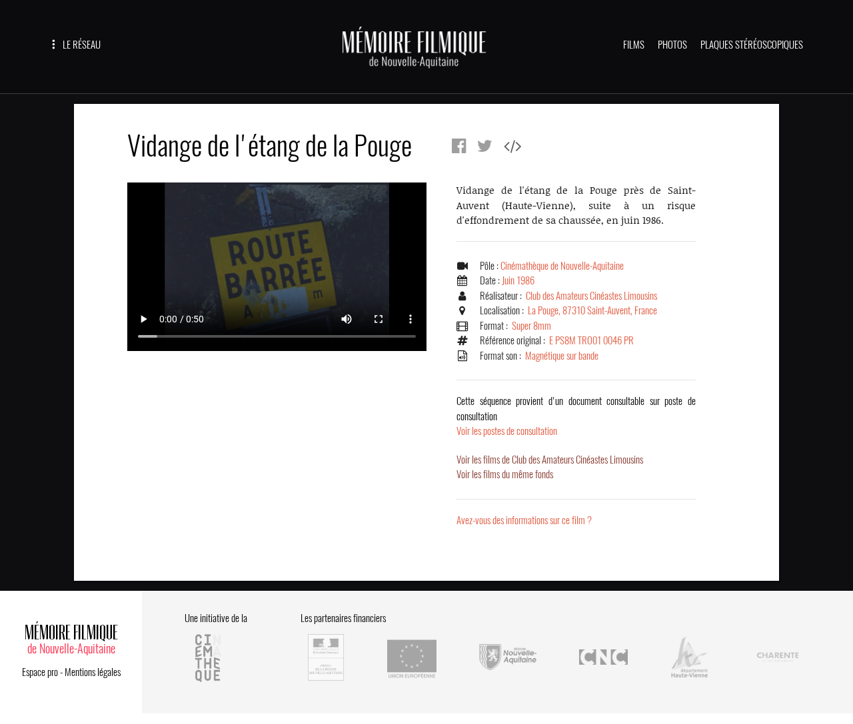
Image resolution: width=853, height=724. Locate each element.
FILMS (633, 44)
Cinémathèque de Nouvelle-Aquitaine (562, 265)
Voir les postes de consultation (576, 416)
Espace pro (40, 672)
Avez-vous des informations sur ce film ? (524, 520)
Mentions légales (93, 672)
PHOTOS (672, 44)
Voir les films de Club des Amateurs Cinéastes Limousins (549, 459)
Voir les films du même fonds (504, 474)
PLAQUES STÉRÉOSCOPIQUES (751, 44)
